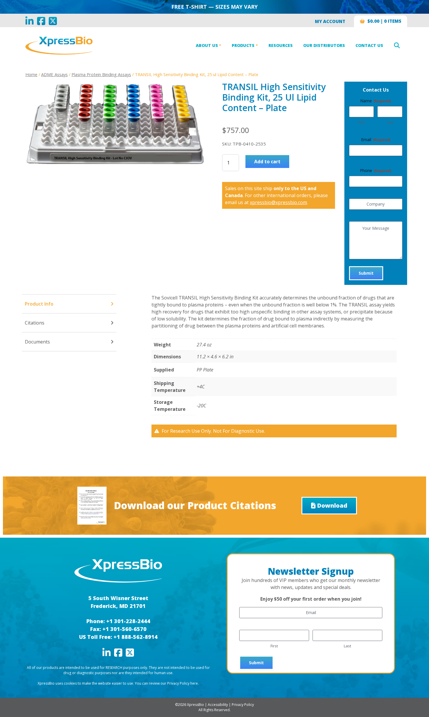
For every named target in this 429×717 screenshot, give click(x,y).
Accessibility (218, 704)
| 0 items (384, 21)
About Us (207, 45)
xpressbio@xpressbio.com (278, 202)
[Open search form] (397, 45)
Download (332, 505)
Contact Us (369, 45)
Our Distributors (324, 45)
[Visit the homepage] (118, 570)
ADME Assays (54, 74)
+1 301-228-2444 (128, 621)
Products (243, 45)
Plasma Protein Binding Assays (101, 74)
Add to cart (267, 161)
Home (31, 74)
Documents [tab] (37, 342)
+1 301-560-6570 (124, 628)
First (361, 122)
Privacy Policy (243, 704)
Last (390, 122)
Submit (366, 273)
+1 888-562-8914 (136, 636)
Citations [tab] (34, 323)
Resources (280, 45)
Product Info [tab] (39, 304)
